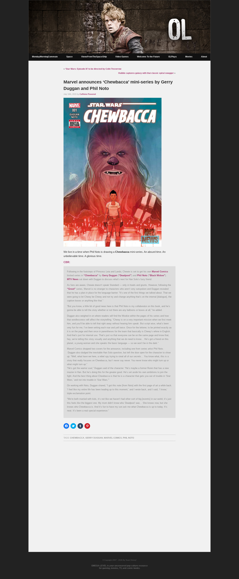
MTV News (72, 279)
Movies (188, 56)
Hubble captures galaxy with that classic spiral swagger (146, 73)
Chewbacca (77, 438)
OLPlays (172, 56)
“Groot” (71, 289)
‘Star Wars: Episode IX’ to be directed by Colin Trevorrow (93, 69)
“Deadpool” (125, 275)
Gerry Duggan (109, 275)
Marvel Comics (160, 271)
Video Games (122, 56)
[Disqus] (119, 492)
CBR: (67, 262)
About (204, 56)
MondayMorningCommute (45, 56)
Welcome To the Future (148, 56)
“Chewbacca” (91, 275)
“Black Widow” (157, 275)
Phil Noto (142, 275)
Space (69, 56)
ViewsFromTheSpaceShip (94, 56)
